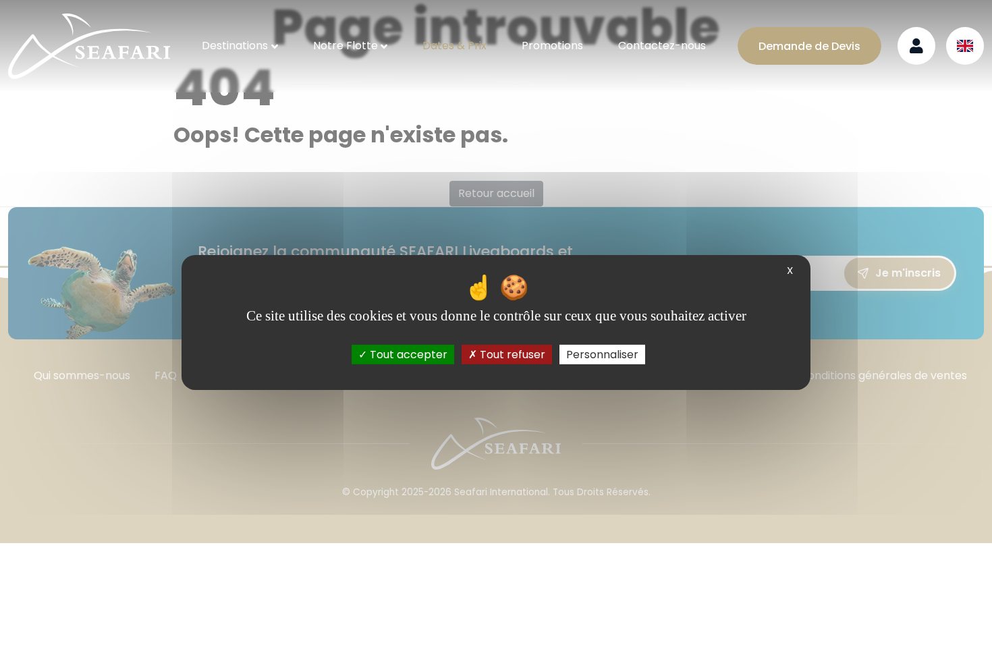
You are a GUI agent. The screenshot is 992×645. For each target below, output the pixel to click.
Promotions (552, 45)
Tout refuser (511, 354)
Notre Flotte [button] (345, 45)
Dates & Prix (454, 45)
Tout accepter (407, 354)
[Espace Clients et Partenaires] (916, 46)
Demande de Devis (809, 46)
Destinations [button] (235, 45)
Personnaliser (602, 354)
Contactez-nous (662, 45)
